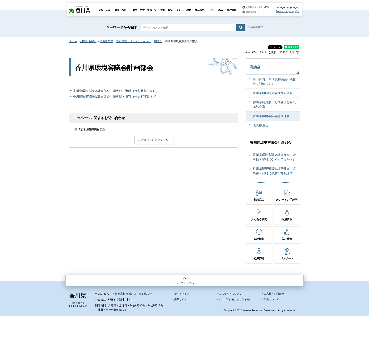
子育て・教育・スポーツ (143, 10)
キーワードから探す (121, 27)
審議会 (158, 41)
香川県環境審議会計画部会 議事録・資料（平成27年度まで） (116, 96)
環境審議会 (260, 125)
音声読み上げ (252, 12)
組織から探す (88, 41)
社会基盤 (199, 10)
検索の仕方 (256, 27)
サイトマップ (181, 293)
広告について (271, 299)
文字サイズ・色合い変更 (257, 7)
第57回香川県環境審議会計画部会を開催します (274, 81)
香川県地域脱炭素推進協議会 (273, 93)
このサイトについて (230, 293)
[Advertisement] (184, 329)
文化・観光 (166, 10)
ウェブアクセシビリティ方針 (235, 299)
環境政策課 (106, 41)
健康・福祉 (120, 10)
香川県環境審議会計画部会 (271, 116)
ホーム (73, 41)
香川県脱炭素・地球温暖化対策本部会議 (274, 104)
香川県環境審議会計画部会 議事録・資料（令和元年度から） (116, 91)
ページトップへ (184, 283)
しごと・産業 (215, 10)
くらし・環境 (183, 10)
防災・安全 (104, 10)
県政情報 (231, 10)
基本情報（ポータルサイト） (133, 41)
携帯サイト (180, 299)
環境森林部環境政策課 (90, 129)
